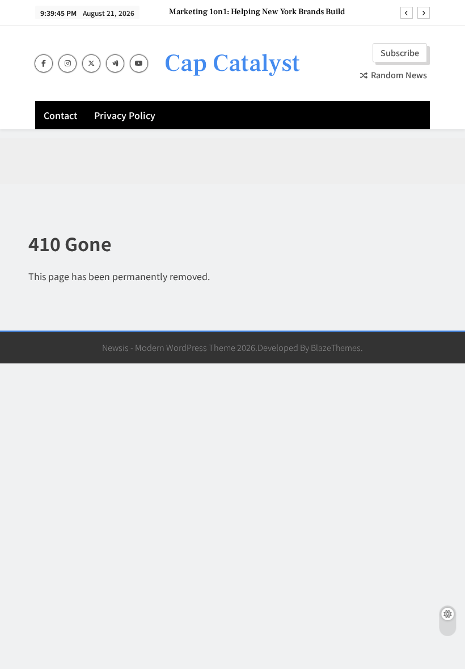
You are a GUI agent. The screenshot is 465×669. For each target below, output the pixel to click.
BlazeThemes (336, 347)
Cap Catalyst (232, 63)
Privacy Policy (124, 115)
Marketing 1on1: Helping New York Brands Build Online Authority (257, 11)
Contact (60, 115)
